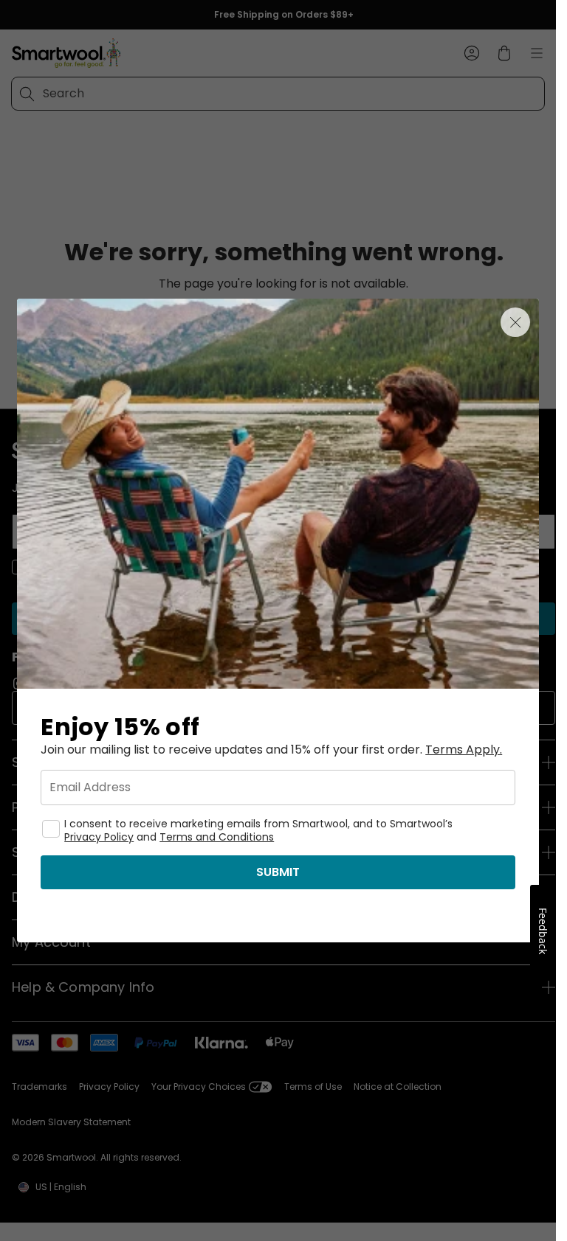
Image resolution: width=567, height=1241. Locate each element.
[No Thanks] (515, 322)
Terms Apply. (463, 750)
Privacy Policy (99, 837)
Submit (278, 871)
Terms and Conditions (216, 837)
